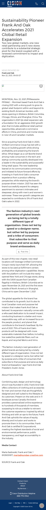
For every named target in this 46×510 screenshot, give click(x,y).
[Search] (43, 3)
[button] (23, 86)
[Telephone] (36, 3)
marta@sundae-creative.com (28, 455)
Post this (24, 252)
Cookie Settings (33, 503)
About (22, 486)
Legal (10, 503)
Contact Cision (23, 481)
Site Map (17, 503)
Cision (26, 506)
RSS (24, 503)
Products (22, 483)
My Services (22, 488)
